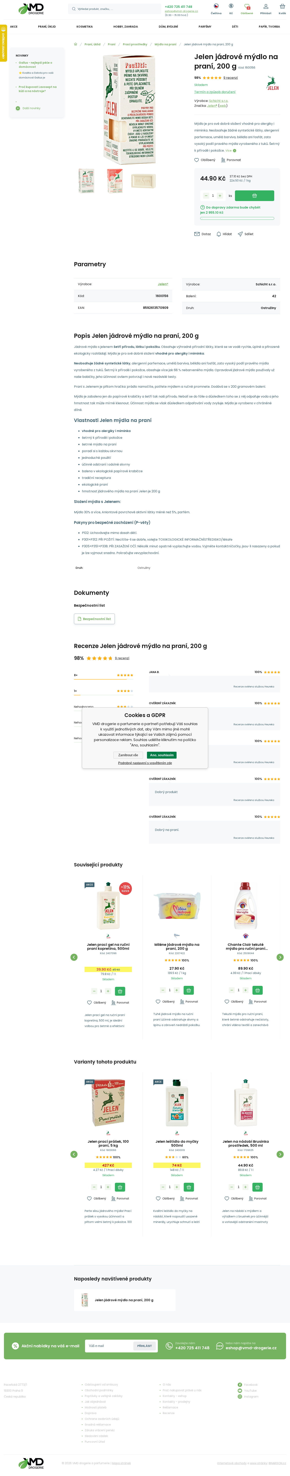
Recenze (169, 1413)
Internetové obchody (232, 1463)
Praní (111, 44)
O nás (167, 1385)
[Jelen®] (272, 91)
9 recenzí (231, 77)
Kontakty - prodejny (176, 1402)
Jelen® (212, 105)
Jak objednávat (95, 1402)
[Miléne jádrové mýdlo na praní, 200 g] (176, 905)
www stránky (258, 1463)
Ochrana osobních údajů (102, 1419)
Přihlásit (144, 1345)
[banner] (31, 10)
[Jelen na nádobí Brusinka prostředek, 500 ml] (245, 1102)
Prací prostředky (135, 44)
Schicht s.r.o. (218, 101)
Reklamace (170, 1407)
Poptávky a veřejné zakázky (104, 1396)
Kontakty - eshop (175, 1396)
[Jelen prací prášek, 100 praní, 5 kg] (108, 1102)
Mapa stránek (121, 1463)
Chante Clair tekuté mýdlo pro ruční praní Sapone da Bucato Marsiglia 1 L (245, 947)
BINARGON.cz (277, 1463)
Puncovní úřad (95, 1442)
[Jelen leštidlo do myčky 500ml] (176, 1102)
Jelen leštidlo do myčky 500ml (176, 1143)
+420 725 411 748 (178, 7)
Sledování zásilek (96, 1436)
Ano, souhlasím (162, 755)
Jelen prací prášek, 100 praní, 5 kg (108, 1143)
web (222, 105)
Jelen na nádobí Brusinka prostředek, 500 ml (246, 1143)
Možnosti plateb (96, 1407)
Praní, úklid (92, 44)
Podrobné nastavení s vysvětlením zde (145, 763)
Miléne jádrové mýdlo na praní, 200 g (176, 947)
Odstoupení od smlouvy (101, 1385)
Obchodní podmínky (99, 1390)
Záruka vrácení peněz (100, 1430)
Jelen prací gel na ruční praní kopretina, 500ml (108, 947)
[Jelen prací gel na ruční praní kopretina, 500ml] (108, 905)
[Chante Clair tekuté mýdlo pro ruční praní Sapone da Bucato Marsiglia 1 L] (245, 905)
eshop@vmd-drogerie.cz (181, 11)
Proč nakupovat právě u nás (182, 1390)
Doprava (90, 1413)
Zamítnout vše (128, 755)
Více (228, 151)
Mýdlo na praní (165, 44)
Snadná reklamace (98, 1425)
